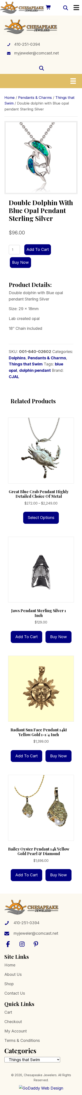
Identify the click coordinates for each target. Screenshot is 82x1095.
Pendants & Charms (35, 97)
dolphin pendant (35, 370)
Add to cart (37, 249)
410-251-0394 (27, 44)
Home (9, 97)
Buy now (20, 262)
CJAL (14, 376)
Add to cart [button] (26, 636)
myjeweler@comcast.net (36, 53)
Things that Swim (26, 364)
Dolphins (17, 358)
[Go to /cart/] (48, 8)
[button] (8, 944)
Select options (41, 517)
